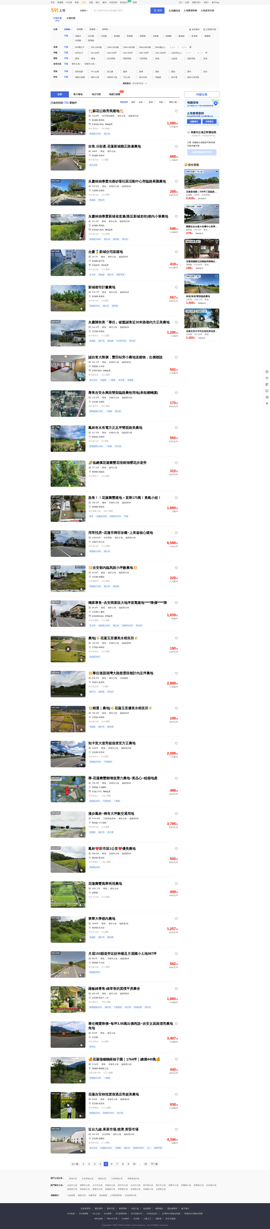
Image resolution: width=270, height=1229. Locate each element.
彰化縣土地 (211, 1185)
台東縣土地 (161, 1189)
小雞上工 (147, 1218)
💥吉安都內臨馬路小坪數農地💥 (112, 568)
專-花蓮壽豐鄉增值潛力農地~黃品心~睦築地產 (123, 778)
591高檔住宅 (136, 1213)
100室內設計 (152, 1213)
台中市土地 (97, 1185)
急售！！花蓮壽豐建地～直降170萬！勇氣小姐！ (124, 498)
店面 (91, 2)
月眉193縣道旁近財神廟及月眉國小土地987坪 (122, 953)
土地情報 (71, 1195)
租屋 (77, 2)
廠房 (104, 2)
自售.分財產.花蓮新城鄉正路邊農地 (114, 146)
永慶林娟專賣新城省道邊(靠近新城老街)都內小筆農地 (128, 216)
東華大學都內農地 (101, 918)
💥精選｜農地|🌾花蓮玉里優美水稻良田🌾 (120, 708)
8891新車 (98, 1218)
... (140, 1164)
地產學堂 (92, 1195)
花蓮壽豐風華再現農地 (105, 883)
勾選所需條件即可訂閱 (202, 152)
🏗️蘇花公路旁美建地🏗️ (106, 111)
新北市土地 (123, 1185)
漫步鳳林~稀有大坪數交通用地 (111, 813)
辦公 (98, 2)
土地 (84, 2)
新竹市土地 (161, 1185)
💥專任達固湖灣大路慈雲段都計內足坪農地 (120, 673)
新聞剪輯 (123, 1208)
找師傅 (158, 1218)
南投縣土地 (72, 1189)
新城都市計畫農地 (101, 287)
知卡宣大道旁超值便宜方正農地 (112, 743)
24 (145, 1164)
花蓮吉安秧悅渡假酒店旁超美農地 (113, 1094)
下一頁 (154, 1164)
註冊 (187, 2)
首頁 (53, 2)
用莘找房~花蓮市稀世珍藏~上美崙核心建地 (120, 533)
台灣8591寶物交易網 (171, 1213)
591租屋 (71, 1213)
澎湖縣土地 (135, 1189)
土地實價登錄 (190, 10)
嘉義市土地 (97, 1189)
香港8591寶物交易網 (193, 1213)
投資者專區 (86, 1208)
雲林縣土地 (85, 1189)
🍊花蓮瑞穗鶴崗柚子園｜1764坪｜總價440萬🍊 (124, 1059)
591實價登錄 (121, 1213)
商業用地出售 (133, 1178)
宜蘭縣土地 (186, 1185)
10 (134, 1164)
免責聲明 (147, 1208)
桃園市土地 (85, 1185)
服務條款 (159, 1208)
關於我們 (99, 1208)
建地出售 (102, 1178)
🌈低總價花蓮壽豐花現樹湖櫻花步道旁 (117, 462)
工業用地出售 (117, 1178)
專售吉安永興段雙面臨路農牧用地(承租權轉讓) (123, 392)
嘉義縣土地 (110, 1189)
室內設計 (124, 2)
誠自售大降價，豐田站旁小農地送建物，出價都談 (125, 357)
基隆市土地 (173, 1185)
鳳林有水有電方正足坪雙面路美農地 (115, 427)
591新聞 (107, 1213)
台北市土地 (135, 1185)
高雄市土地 (110, 1185)
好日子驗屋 (171, 1218)
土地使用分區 (207, 10)
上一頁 (75, 1164)
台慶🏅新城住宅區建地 (105, 252)
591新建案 (83, 1213)
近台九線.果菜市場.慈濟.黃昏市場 (113, 1129)
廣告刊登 (111, 1208)
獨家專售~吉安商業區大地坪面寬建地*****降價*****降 (127, 603)
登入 (181, 2)
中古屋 (69, 2)
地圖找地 (175, 10)
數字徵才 (185, 1208)
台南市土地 (72, 1185)
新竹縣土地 (148, 1185)
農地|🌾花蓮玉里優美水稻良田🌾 (113, 638)
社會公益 (135, 1208)
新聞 (135, 2)
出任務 (136, 1218)
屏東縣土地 (123, 1189)
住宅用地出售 (88, 1178)
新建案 (60, 2)
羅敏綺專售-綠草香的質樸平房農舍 (114, 988)
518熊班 (125, 1218)
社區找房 (113, 2)
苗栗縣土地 (199, 1185)
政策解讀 (103, 1195)
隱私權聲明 (172, 1208)
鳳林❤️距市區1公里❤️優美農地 (112, 848)
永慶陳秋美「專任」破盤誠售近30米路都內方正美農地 (129, 322)
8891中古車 (112, 1218)
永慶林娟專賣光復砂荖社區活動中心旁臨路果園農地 (127, 181)
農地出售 (73, 1178)
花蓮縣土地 (148, 1189)
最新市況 (82, 1195)
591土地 (96, 1213)
